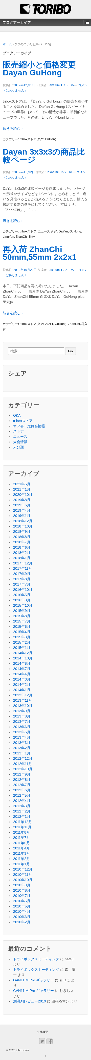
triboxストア (28, 139)
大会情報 (20, 442)
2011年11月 (22, 827)
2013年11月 (22, 700)
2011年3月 (21, 853)
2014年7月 (21, 669)
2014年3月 (21, 679)
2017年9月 (21, 574)
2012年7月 (21, 785)
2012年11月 (22, 764)
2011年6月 (21, 843)
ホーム (7, 44)
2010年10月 (22, 880)
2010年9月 (21, 885)
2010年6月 (21, 901)
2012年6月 (21, 790)
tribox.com (22, 1050)
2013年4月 (21, 737)
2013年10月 (22, 706)
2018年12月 (22, 521)
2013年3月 (21, 743)
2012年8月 (21, 780)
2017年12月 (22, 563)
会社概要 (42, 1031)
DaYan (63, 231)
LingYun (8, 236)
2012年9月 (21, 774)
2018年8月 (21, 537)
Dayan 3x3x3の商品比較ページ (44, 155)
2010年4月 (21, 911)
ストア (18, 431)
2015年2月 (21, 642)
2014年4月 (21, 674)
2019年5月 (21, 505)
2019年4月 (21, 510)
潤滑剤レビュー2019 (29, 1001)
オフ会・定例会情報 (29, 426)
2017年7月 (21, 584)
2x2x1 (49, 324)
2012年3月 (21, 806)
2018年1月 (21, 558)
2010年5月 (21, 906)
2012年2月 (21, 811)
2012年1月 (21, 816)
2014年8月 (21, 663)
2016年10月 (22, 590)
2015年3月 (21, 637)
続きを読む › (13, 128)
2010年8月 (21, 890)
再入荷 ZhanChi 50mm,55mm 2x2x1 (40, 253)
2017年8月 (21, 579)
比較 (32, 236)
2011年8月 (21, 832)
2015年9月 (21, 611)
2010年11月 (22, 875)
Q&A (16, 415)
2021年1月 (21, 489)
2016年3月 (21, 600)
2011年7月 (21, 838)
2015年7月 (21, 621)
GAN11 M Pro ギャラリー (33, 980)
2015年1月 (21, 648)
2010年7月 (21, 896)
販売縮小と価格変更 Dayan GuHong (39, 68)
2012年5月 (21, 795)
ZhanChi (22, 236)
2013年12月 (22, 695)
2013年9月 (21, 711)
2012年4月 (21, 801)
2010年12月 (22, 869)
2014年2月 (21, 685)
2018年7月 (21, 542)
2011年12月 (22, 822)
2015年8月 (21, 616)
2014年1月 (21, 690)
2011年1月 (21, 864)
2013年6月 (21, 727)
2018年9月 (21, 531)
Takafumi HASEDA (61, 85)
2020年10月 (22, 495)
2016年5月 (21, 595)
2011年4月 (21, 848)
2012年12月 (22, 758)
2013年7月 (21, 721)
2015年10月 (22, 605)
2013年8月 (21, 716)
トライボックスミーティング (36, 959)
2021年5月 (21, 484)
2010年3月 (21, 917)
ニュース (44, 231)
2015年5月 (21, 626)
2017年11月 (22, 568)
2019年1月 (21, 516)
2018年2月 (21, 553)
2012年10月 (22, 769)
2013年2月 (21, 748)
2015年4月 (21, 632)
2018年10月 (22, 526)
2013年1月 (21, 753)
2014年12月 (22, 653)
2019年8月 (21, 500)
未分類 (18, 447)
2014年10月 (22, 658)
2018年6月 (21, 547)
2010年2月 (21, 922)
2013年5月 (21, 732)
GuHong (51, 139)
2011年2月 (21, 859)
